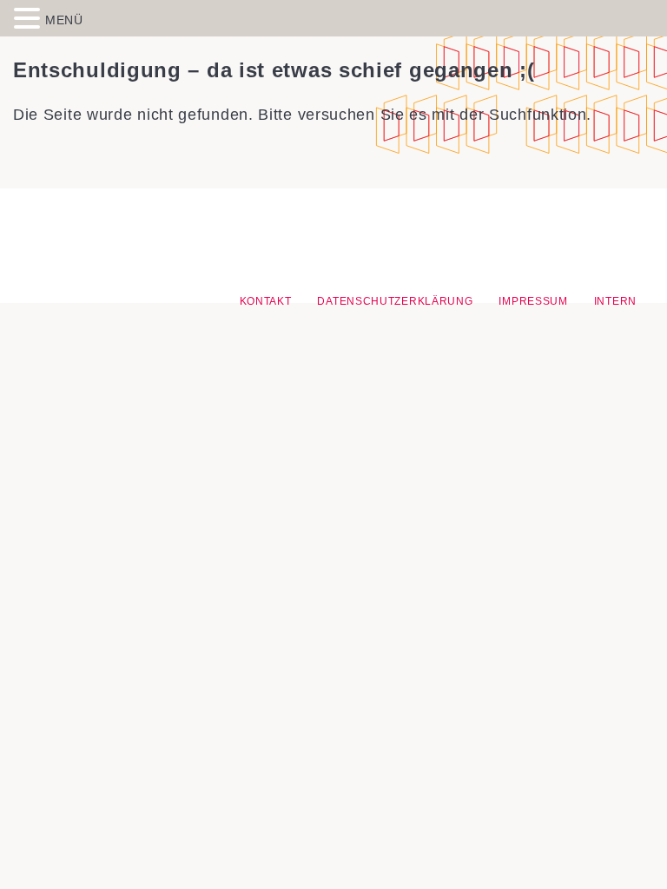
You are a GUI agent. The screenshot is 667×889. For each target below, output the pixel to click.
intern (615, 301)
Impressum (533, 301)
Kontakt (266, 301)
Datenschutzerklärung (394, 301)
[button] (29, 18)
